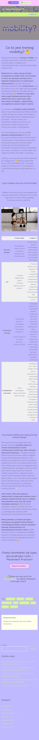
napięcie (29, 599)
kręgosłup (10, 599)
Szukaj (4, 645)
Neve (10, 738)
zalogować (15, 621)
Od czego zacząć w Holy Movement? (15, 686)
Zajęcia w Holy (6, 724)
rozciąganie (6, 603)
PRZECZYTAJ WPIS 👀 (19, 566)
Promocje (5, 710)
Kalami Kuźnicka (12, 28)
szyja (33, 603)
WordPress (27, 738)
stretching (24, 603)
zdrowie (14, 606)
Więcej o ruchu (7, 717)
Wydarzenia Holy (7, 720)
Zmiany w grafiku (8, 727)
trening (5, 606)
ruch (16, 603)
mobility (20, 599)
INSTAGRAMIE (10, 579)
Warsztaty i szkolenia (9, 713)
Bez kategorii (6, 706)
